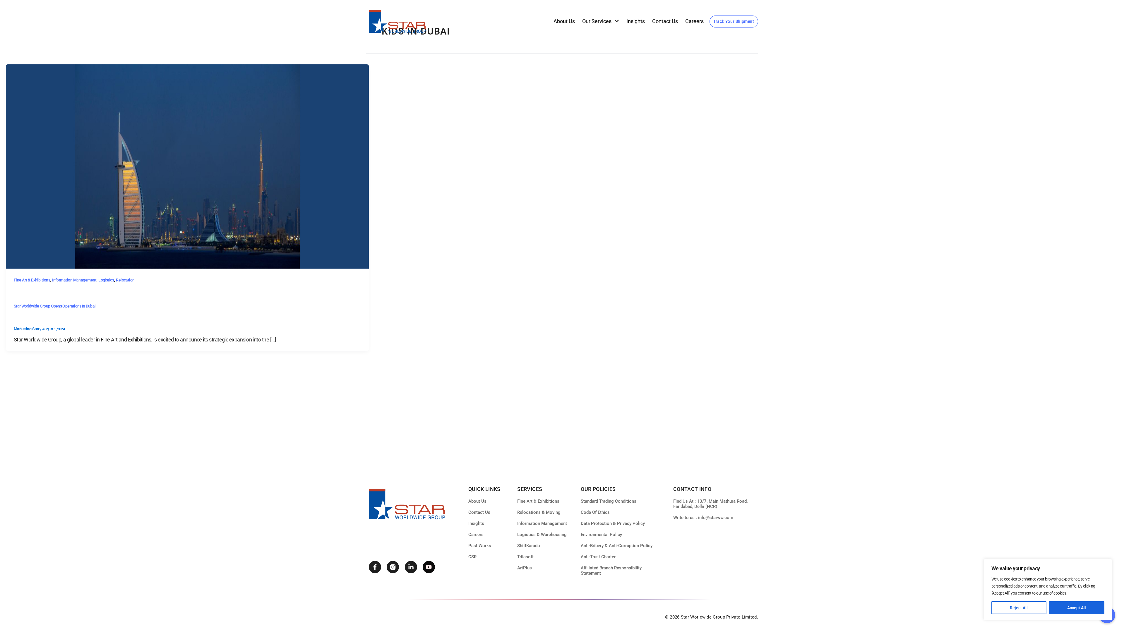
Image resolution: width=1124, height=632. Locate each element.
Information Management (74, 280)
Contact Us (665, 21)
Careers (694, 21)
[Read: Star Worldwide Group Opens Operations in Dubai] (187, 166)
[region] (1048, 589)
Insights (635, 21)
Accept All (1076, 607)
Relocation (125, 280)
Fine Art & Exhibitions (32, 280)
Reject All (1019, 607)
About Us (564, 21)
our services (596, 21)
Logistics (106, 280)
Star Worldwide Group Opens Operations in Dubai (54, 306)
